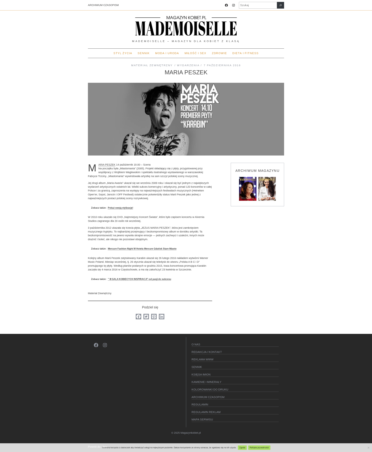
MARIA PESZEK (106, 164)
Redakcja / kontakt (207, 352)
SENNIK (197, 366)
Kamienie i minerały (206, 381)
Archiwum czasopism (208, 397)
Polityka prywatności (259, 447)
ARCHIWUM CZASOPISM (103, 5)
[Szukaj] (280, 5)
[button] (138, 316)
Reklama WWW (202, 359)
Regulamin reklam (206, 412)
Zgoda (242, 447)
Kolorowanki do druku (210, 389)
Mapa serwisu (202, 419)
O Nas (196, 344)
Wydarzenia (188, 65)
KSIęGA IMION (201, 374)
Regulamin (200, 404)
